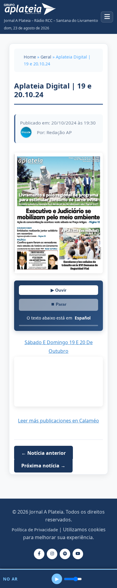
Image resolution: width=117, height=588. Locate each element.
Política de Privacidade (35, 529)
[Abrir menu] (107, 16)
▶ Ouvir (58, 290)
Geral (45, 57)
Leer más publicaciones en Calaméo (58, 420)
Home (30, 57)
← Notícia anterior (43, 453)
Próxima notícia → (43, 465)
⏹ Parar (58, 304)
